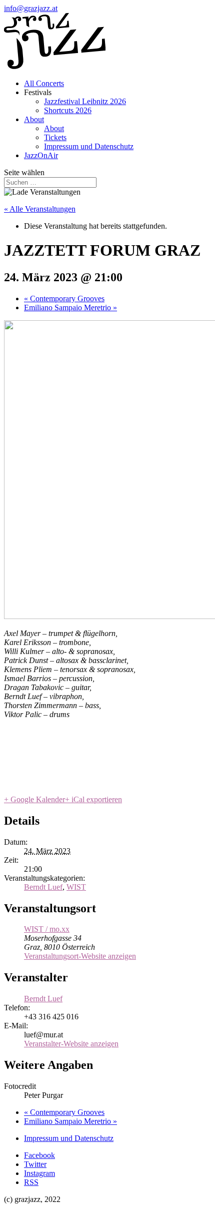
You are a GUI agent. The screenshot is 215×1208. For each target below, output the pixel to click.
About (34, 119)
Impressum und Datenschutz (89, 146)
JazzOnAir (41, 155)
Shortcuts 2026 (68, 110)
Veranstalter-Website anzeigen (71, 1043)
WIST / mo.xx (47, 929)
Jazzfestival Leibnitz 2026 (85, 101)
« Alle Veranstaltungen (40, 209)
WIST (76, 887)
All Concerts (44, 83)
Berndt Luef (43, 887)
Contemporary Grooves (64, 298)
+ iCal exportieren (93, 799)
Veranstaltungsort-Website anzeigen (80, 956)
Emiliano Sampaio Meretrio (70, 307)
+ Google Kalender (34, 799)
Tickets (55, 137)
